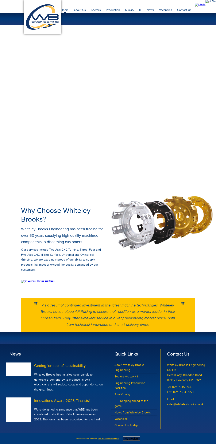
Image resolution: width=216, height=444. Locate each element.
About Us (80, 10)
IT (140, 10)
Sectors (96, 10)
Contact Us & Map (126, 425)
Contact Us (184, 10)
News (150, 10)
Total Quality (122, 394)
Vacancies (165, 10)
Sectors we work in (127, 376)
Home (65, 10)
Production (113, 10)
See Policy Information (108, 438)
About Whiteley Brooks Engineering (129, 367)
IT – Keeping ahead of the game (131, 403)
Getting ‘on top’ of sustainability (60, 365)
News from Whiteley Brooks (133, 412)
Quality (129, 10)
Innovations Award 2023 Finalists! (62, 400)
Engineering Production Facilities (130, 385)
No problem (132, 438)
